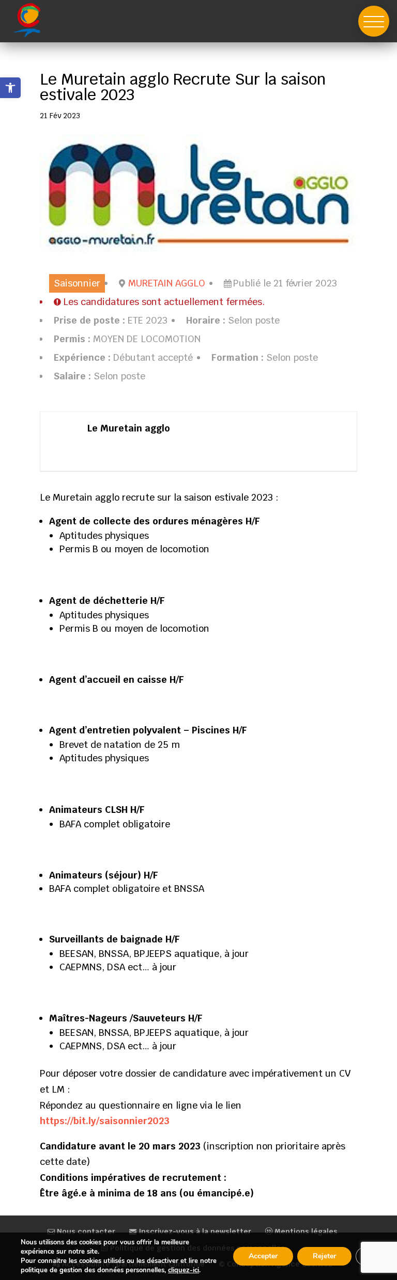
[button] (373, 21)
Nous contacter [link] (85, 1231)
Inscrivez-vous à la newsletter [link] (193, 1231)
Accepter (263, 1256)
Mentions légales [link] (305, 1231)
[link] (10, 87)
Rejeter (324, 1256)
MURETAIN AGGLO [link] (166, 283)
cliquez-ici (183, 1270)
